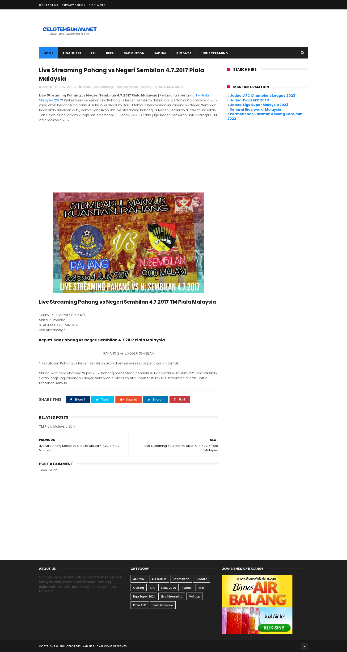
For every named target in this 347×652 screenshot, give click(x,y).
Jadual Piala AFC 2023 (249, 100)
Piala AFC (139, 605)
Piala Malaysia (163, 605)
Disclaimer (97, 5)
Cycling (138, 588)
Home (48, 53)
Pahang (145, 87)
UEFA (110, 53)
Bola (86, 87)
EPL (93, 53)
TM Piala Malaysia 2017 (169, 87)
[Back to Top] (304, 646)
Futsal (186, 588)
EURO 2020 (168, 588)
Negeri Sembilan (126, 87)
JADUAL (160, 53)
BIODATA (184, 53)
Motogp (194, 596)
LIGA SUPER (72, 53)
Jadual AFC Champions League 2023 (262, 95)
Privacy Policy (73, 5)
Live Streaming (102, 87)
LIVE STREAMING (214, 53)
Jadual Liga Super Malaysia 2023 (259, 104)
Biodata (201, 579)
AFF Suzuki (159, 579)
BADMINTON (134, 53)
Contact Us (48, 5)
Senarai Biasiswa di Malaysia (255, 109)
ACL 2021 (139, 579)
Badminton (181, 579)
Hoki (201, 588)
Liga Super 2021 (144, 596)
